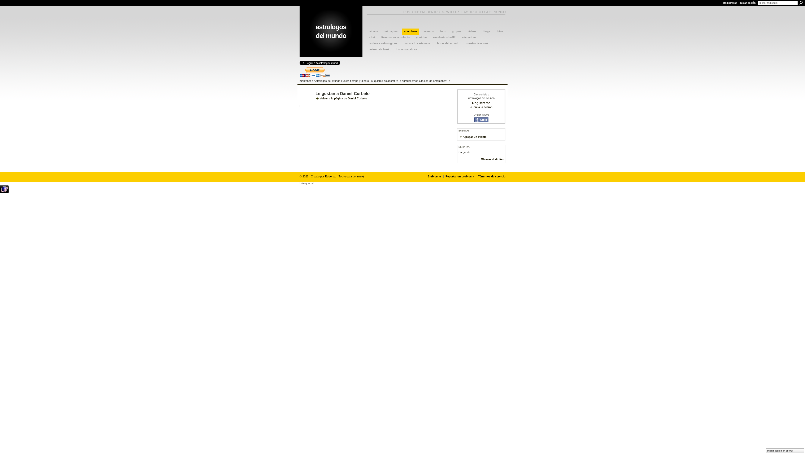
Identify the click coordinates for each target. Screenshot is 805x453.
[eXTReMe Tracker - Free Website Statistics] (4, 192)
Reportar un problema (459, 176)
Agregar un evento (475, 136)
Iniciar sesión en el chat (780, 450)
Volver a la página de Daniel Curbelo (343, 98)
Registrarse (730, 2)
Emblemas (434, 176)
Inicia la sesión (482, 107)
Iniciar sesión (748, 2)
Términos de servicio (491, 176)
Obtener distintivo (492, 159)
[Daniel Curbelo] (306, 102)
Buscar (801, 3)
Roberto (330, 176)
